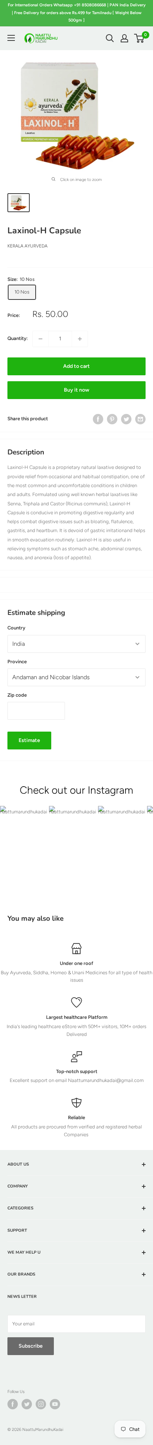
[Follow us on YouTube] (55, 1404)
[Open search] (110, 38)
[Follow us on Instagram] (41, 1404)
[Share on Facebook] (98, 419)
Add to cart (76, 366)
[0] (139, 38)
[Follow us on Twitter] (27, 1404)
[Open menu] (11, 38)
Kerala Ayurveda (27, 246)
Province (17, 661)
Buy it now (76, 390)
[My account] (124, 38)
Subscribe (31, 1346)
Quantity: (17, 338)
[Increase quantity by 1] (80, 339)
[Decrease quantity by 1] (40, 339)
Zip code (17, 695)
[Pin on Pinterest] (112, 419)
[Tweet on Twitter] (126, 419)
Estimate (29, 740)
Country (16, 628)
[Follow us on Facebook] (12, 1404)
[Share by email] (140, 419)
